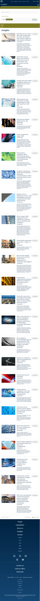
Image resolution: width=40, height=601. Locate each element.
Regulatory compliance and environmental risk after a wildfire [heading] (24, 359)
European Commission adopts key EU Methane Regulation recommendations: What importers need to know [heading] (24, 174)
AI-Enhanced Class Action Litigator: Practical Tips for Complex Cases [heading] (22, 461)
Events (20, 543)
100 (37, 517)
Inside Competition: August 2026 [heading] (22, 135)
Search (35, 1)
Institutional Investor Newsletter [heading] (23, 375)
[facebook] (17, 560)
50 (35, 517)
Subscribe (20, 572)
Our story (17, 577)
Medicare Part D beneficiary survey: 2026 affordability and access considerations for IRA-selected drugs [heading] (24, 197)
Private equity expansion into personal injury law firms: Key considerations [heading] (24, 444)
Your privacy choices (20, 581)
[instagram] (26, 556)
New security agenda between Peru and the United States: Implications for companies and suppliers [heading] (24, 259)
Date (1, 26)
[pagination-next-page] (9, 517)
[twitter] (20, 556)
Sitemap (19, 592)
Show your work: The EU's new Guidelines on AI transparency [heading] (24, 427)
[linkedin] (14, 556)
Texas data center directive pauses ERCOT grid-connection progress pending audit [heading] (24, 409)
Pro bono (20, 551)
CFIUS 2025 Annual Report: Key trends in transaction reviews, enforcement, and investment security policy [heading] (23, 61)
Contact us (20, 565)
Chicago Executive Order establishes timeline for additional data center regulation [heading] (24, 83)
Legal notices (20, 583)
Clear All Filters (34, 20)
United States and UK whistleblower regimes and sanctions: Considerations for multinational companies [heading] (24, 479)
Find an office (20, 569)
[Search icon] (2, 12)
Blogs (20, 545)
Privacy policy (20, 579)
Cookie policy (20, 585)
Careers (27, 1)
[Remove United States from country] (11, 19)
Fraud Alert (20, 587)
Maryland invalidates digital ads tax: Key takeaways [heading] (23, 121)
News (20, 540)
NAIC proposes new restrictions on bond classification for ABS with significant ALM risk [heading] (23, 102)
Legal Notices (24, 595)
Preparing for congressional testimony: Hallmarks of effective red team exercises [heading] (24, 280)
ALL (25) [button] (2, 24)
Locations (20, 537)
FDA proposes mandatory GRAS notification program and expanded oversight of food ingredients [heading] (24, 156)
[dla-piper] (4, 1)
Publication (34, 34)
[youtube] (23, 560)
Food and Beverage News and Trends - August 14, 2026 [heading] (24, 242)
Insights (24, 1)
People (12, 1)
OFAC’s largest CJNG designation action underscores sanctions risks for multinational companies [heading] (23, 219)
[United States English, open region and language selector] (38, 1)
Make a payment (19, 589)
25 (32, 517)
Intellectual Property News (27, 577)
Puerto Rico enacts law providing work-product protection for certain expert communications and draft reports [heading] (24, 299)
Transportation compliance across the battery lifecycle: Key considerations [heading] (23, 392)
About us (20, 1)
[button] (36, 4)
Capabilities (16, 1)
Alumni (20, 548)
